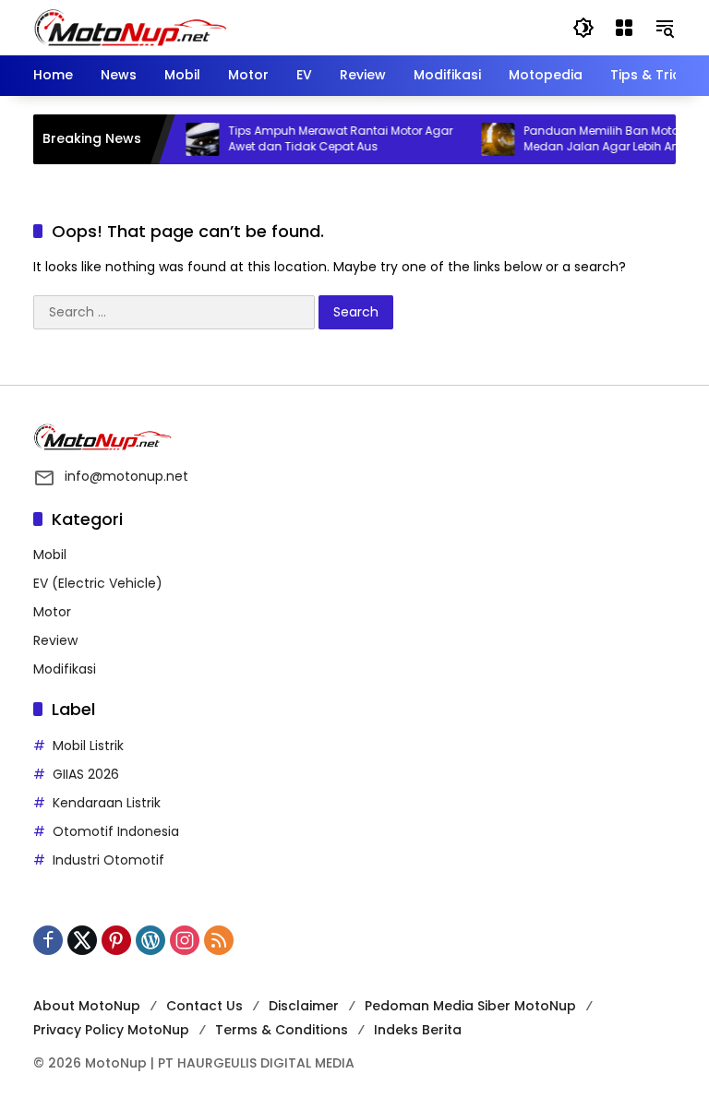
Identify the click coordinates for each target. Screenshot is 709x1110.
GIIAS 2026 (86, 774)
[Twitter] (82, 940)
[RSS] (219, 940)
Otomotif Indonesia (116, 831)
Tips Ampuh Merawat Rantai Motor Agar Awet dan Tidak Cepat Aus (331, 139)
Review (55, 640)
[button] (583, 28)
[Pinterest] (116, 940)
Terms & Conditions (281, 1029)
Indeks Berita (418, 1029)
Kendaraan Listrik (107, 803)
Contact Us (204, 1006)
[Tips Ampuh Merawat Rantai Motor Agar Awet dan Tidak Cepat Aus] (193, 139)
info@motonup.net (126, 476)
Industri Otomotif (108, 860)
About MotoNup (86, 1006)
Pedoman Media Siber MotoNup (470, 1006)
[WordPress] (150, 940)
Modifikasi (64, 669)
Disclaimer (304, 1006)
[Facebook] (48, 940)
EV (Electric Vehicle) (97, 583)
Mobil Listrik (88, 745)
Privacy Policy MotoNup (111, 1029)
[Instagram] (184, 940)
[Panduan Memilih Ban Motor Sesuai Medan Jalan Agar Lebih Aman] (488, 139)
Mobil (49, 554)
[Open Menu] (624, 28)
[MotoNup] (130, 27)
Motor (52, 612)
